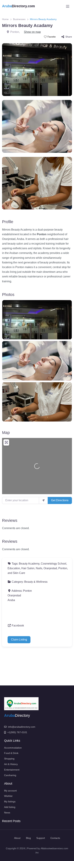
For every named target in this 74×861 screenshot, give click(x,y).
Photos (8, 294)
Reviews (9, 520)
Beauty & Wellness (35, 581)
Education (14, 568)
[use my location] (43, 500)
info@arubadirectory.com (21, 726)
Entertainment (11, 769)
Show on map (32, 31)
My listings (9, 801)
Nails (39, 568)
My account (10, 790)
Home (5, 19)
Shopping (9, 758)
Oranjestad (50, 568)
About (17, 838)
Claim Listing (19, 639)
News (7, 812)
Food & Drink (11, 753)
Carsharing (10, 775)
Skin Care (19, 572)
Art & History (11, 764)
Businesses (19, 19)
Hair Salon (27, 568)
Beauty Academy (29, 563)
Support (40, 838)
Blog (28, 838)
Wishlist (8, 796)
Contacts (55, 838)
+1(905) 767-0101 (17, 732)
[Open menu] (67, 6)
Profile (7, 221)
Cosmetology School (53, 563)
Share (68, 36)
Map (6, 432)
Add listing (9, 807)
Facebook (18, 625)
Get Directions (59, 500)
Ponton (62, 568)
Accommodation (13, 747)
